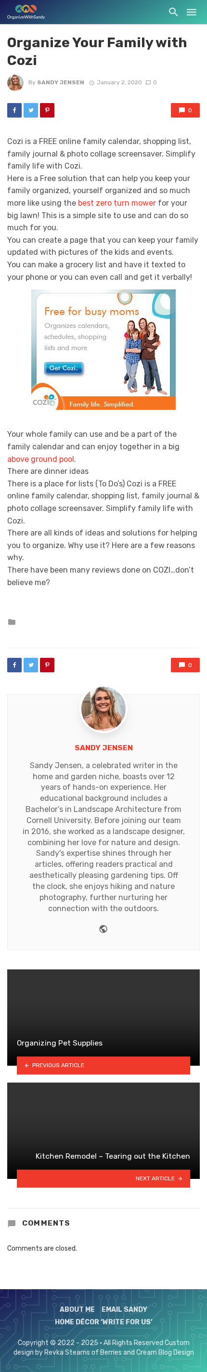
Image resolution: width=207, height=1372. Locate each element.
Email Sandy (124, 1310)
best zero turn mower (117, 203)
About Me (77, 1310)
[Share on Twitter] (31, 110)
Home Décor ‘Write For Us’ (104, 1322)
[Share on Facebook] (14, 110)
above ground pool (40, 459)
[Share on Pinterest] (47, 110)
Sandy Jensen (60, 82)
